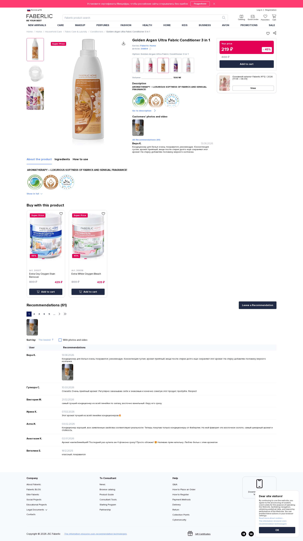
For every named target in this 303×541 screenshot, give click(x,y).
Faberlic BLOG (34, 489)
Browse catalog (107, 489)
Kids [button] (184, 25)
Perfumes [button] (102, 25)
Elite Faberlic (33, 494)
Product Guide (107, 494)
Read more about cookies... (271, 518)
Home (30, 31)
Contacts (31, 514)
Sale (272, 25)
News (102, 484)
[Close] (214, 4)
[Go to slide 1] (43, 258)
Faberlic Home (148, 45)
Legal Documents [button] (35, 509)
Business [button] (205, 25)
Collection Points (181, 514)
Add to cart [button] (48, 291)
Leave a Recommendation (257, 305)
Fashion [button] (126, 25)
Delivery (176, 504)
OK (277, 530)
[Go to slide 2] (45, 258)
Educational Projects (37, 504)
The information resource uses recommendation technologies (95, 534)
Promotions (249, 25)
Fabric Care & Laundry (76, 31)
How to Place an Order (183, 489)
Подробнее (200, 3)
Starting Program (108, 504)
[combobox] (142, 18)
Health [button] (147, 25)
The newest (45, 340)
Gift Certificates (203, 534)
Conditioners (96, 31)
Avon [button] (225, 25)
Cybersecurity (179, 519)
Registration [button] (270, 10)
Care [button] (60, 25)
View (253, 88)
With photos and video (75, 340)
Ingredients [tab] (62, 159)
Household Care (53, 31)
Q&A (174, 484)
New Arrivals (37, 25)
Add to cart (246, 64)
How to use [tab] (80, 159)
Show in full (33, 193)
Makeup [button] (80, 25)
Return (175, 509)
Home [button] (167, 25)
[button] (151, 4)
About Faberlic (34, 484)
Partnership (105, 509)
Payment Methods (181, 499)
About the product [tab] (39, 159)
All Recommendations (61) (146, 139)
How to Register (180, 494)
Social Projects (34, 499)
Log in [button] (259, 10)
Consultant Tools (108, 499)
